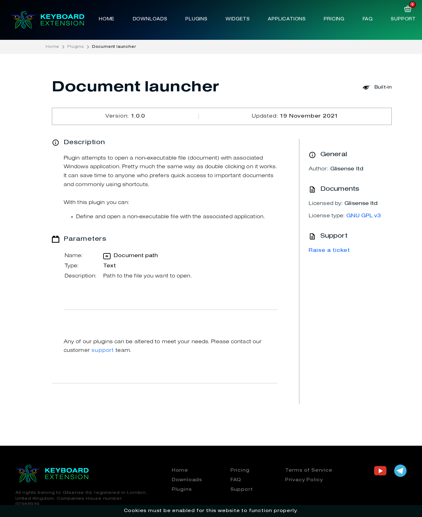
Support (403, 19)
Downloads (150, 19)
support (102, 350)
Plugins (196, 19)
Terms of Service (308, 470)
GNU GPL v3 (363, 216)
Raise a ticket (329, 250)
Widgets (238, 19)
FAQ (368, 19)
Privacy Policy (304, 480)
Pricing (334, 19)
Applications (287, 19)
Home (107, 19)
